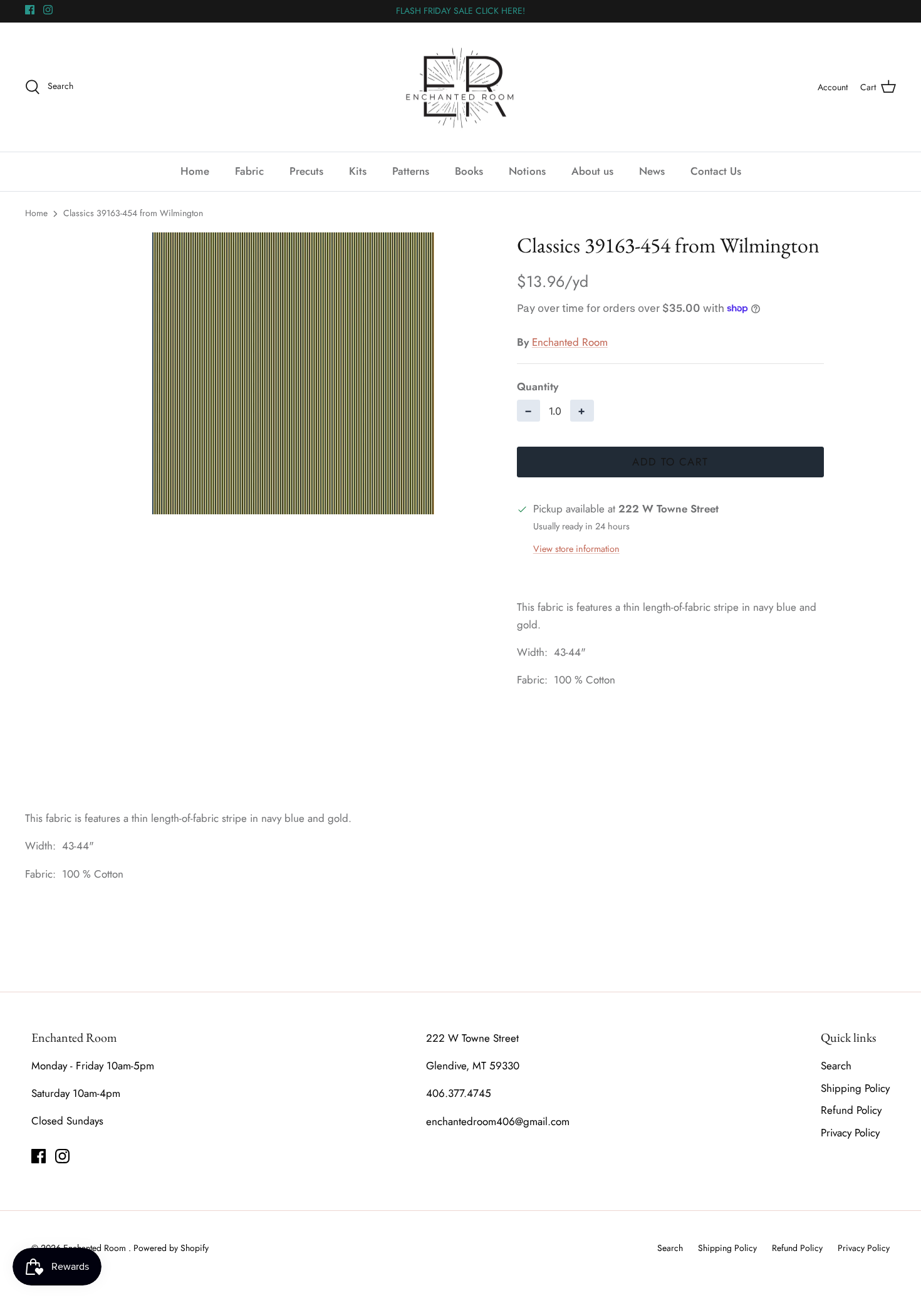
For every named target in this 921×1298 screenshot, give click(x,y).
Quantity (537, 387)
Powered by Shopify (171, 1248)
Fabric (249, 171)
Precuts (306, 171)
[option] (293, 373)
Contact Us (715, 171)
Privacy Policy (850, 1132)
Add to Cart (670, 461)
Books (469, 171)
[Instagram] (48, 9)
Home (194, 171)
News (652, 171)
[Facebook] (29, 9)
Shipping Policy (855, 1088)
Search (836, 1065)
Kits (358, 171)
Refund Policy (851, 1110)
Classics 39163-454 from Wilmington (133, 213)
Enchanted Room (570, 342)
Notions (527, 171)
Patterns (410, 171)
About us (592, 171)
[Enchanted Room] (460, 87)
